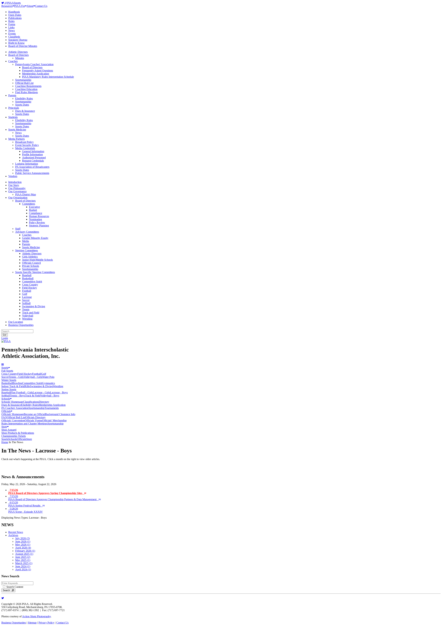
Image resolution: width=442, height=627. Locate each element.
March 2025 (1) (23, 563)
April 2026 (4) (23, 547)
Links (11, 27)
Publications (15, 18)
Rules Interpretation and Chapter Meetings (24, 423)
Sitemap (32, 622)
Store (4, 426)
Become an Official (34, 414)
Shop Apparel (8, 429)
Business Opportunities (20, 325)
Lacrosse (27, 297)
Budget (33, 210)
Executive (34, 206)
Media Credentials (25, 148)
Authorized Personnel (34, 157)
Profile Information (32, 154)
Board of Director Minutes (22, 46)
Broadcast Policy (24, 142)
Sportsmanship (23, 79)
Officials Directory (35, 417)
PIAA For (19, 5)
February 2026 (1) (25, 550)
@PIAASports (12, 2)
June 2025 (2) (22, 557)
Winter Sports (8, 380)
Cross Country (30, 284)
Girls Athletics (30, 256)
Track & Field (32, 395)
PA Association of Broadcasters (32, 166)
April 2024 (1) (23, 569)
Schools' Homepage (12, 401)
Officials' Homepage (12, 414)
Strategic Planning (39, 225)
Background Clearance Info (60, 414)
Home (4, 442)
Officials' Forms (33, 420)
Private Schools (30, 265)
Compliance (35, 213)
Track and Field (30, 312)
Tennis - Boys (17, 395)
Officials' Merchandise (54, 420)
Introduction (15, 182)
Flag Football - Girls (22, 392)
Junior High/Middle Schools (37, 259)
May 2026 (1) (22, 544)
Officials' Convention (13, 420)
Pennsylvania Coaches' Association (34, 64)
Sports (4, 367)
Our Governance (17, 191)
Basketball (27, 278)
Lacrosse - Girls (41, 392)
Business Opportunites (13, 622)
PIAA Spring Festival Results (25, 504)
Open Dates (14, 14)
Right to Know (16, 42)
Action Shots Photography (36, 616)
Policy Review (37, 222)
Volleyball (27, 315)
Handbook (14, 11)
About (30, 5)
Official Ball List (24, 82)
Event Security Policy (27, 145)
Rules (11, 21)
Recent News (15, 532)
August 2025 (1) (24, 553)
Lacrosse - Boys (59, 392)
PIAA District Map (25, 194)
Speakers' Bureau (17, 39)
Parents (12, 95)
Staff (17, 228)
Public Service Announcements (32, 173)
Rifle (27, 386)
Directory (44, 401)
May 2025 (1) (22, 560)
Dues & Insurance (25, 110)
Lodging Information (26, 163)
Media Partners (16, 138)
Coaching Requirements (28, 86)
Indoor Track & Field (13, 386)
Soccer (26, 300)
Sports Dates (22, 104)
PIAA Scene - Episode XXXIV (25, 510)
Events (12, 33)
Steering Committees (26, 250)
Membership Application (35, 73)
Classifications (31, 401)
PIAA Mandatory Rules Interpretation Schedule (48, 76)
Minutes (19, 58)
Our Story (13, 185)
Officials (6, 411)
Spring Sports (8, 389)
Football (26, 290)
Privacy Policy (46, 622)
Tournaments (52, 408)
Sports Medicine (17, 129)
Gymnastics (48, 383)
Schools (5, 398)
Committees (28, 203)
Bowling (17, 383)
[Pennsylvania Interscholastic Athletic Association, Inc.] (6, 341)
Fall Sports (7, 370)
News (11, 30)
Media (25, 241)
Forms (11, 24)
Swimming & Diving (33, 306)
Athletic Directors (18, 51)
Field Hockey (29, 287)
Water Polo (48, 376)
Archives (13, 535)
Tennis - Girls (16, 376)
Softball (26, 303)
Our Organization (17, 197)
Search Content (14, 586)
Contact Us (41, 5)
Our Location (15, 321)
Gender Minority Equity (35, 238)
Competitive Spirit (32, 281)
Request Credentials (33, 160)
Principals (13, 107)
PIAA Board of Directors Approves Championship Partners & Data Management (53, 498)
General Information (33, 151)
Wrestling (27, 318)
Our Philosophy (17, 188)
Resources (7, 5)
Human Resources (39, 216)
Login (4, 338)
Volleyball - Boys (49, 395)
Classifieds (14, 36)
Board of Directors (18, 55)
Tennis (25, 309)
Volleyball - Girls (33, 376)
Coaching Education (26, 89)
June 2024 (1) (22, 566)
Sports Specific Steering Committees (35, 272)
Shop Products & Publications (17, 432)
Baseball (26, 275)
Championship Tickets (13, 436)
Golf (24, 293)
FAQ (4, 417)
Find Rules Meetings (26, 92)
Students (13, 117)
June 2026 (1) (22, 541)
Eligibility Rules (24, 98)
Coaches (13, 61)
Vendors (12, 176)
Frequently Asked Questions (37, 70)
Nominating (35, 219)
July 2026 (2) (22, 538)
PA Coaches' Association (14, 408)
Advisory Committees (27, 231)
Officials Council (31, 262)
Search (7, 590)
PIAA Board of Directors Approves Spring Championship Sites (46, 492)
